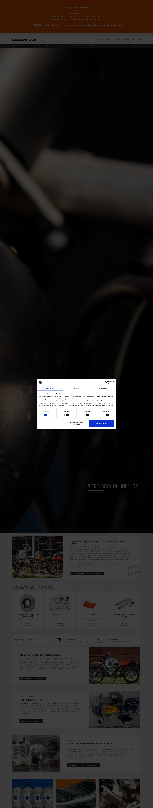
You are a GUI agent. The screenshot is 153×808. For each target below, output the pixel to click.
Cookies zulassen (101, 423)
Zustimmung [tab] (50, 388)
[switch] (66, 415)
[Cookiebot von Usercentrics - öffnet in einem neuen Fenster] (106, 382)
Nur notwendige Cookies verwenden (76, 423)
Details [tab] (76, 388)
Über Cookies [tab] (103, 388)
